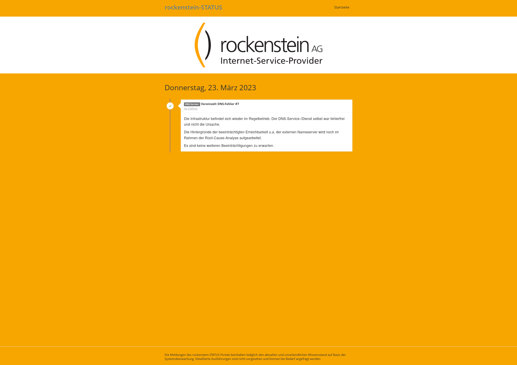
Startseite (341, 7)
